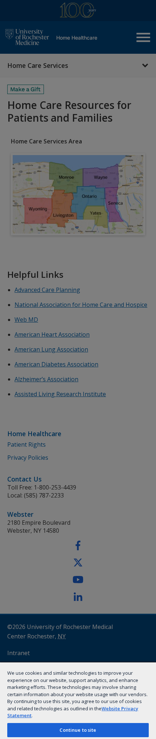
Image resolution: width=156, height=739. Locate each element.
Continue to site (77, 730)
